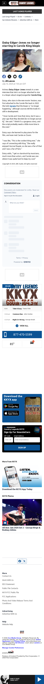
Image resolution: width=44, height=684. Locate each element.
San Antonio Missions (9, 20)
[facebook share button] (4, 76)
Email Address (19, 436)
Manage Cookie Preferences (13, 648)
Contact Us (6, 576)
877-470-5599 (22, 334)
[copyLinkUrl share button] (20, 76)
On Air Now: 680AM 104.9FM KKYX (22, 302)
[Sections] (4, 3)
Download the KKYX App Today (17, 489)
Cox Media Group (14, 638)
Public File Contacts (10, 588)
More (36, 20)
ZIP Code (7, 436)
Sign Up (22, 447)
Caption (35, 69)
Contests (27, 17)
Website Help (7, 624)
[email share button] (15, 76)
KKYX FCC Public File (10, 592)
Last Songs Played (8, 17)
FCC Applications (9, 596)
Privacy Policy (19, 641)
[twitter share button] (9, 76)
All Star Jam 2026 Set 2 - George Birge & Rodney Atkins (21, 528)
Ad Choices (19, 643)
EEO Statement (8, 584)
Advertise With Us (26, 20)
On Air (19, 17)
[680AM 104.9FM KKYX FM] (22, 3)
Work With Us (8, 580)
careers (37, 643)
